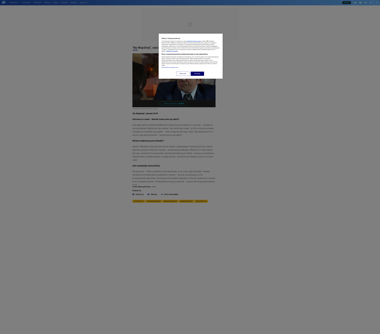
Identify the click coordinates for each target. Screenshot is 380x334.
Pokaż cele (183, 73)
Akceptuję (197, 73)
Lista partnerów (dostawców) (170, 67)
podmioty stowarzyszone (194, 41)
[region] (191, 56)
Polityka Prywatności (172, 51)
